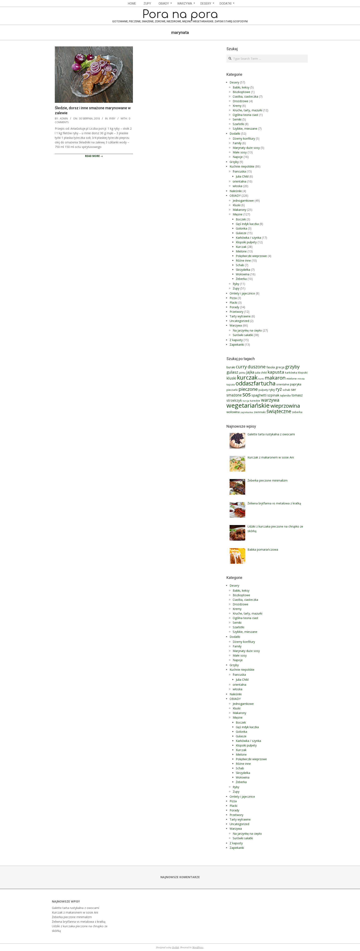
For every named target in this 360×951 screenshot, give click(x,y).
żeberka (297, 412)
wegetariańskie (248, 405)
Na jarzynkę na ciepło (247, 330)
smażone (234, 395)
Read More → (94, 156)
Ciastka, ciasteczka (245, 96)
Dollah (175, 947)
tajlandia (285, 395)
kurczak (247, 377)
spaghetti (258, 395)
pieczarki (232, 390)
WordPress (197, 947)
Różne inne (243, 260)
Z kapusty (236, 340)
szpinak (273, 395)
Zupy (236, 288)
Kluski (236, 205)
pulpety (263, 390)
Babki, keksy (241, 87)
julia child (261, 372)
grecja (280, 367)
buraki (230, 367)
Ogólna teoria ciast (245, 115)
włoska (237, 186)
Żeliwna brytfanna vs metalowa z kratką (78, 922)
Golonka (241, 228)
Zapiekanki (237, 344)
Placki (233, 302)
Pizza (233, 298)
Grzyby (234, 162)
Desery (234, 82)
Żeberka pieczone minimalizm (72, 917)
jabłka (242, 372)
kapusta (276, 372)
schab (286, 390)
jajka (250, 372)
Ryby (112, 118)
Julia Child (242, 176)
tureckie (255, 400)
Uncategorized (239, 321)
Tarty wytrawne (240, 316)
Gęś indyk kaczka (247, 224)
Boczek (241, 219)
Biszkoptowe (241, 92)
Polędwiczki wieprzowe (251, 256)
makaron (275, 377)
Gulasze (241, 233)
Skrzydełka (243, 270)
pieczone (248, 389)
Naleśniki (236, 191)
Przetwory (236, 312)
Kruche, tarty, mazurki (247, 110)
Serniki (237, 119)
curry (241, 367)
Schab (240, 265)
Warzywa (236, 325)
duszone (257, 367)
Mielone (241, 251)
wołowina (233, 412)
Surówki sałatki (243, 335)
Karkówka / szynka (248, 238)
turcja (246, 400)
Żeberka (241, 279)
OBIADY (235, 195)
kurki (261, 378)
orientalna (239, 181)
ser (293, 389)
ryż (279, 389)
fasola (270, 367)
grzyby (292, 366)
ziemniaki (260, 412)
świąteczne (278, 411)
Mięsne (237, 214)
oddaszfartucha (255, 383)
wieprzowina (285, 405)
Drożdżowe (240, 101)
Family (237, 143)
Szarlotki (238, 124)
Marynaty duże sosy (246, 148)
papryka (295, 384)
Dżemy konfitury (244, 138)
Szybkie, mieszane (245, 128)
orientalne (282, 384)
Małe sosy (240, 152)
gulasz (232, 372)
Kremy (237, 106)
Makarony (239, 210)
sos (246, 394)
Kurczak (241, 247)
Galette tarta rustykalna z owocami (75, 908)
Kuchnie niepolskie (242, 166)
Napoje (238, 157)
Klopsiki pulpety (246, 242)
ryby (272, 389)
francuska (239, 171)
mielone (291, 378)
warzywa (270, 400)
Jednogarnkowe (243, 200)
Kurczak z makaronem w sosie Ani (75, 912)
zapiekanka (246, 412)
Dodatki (235, 133)
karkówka (291, 372)
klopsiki (303, 372)
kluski (231, 378)
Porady (234, 307)
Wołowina (242, 274)
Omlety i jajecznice (242, 293)
